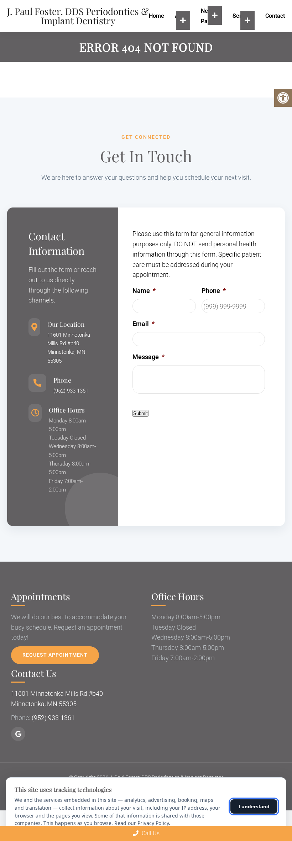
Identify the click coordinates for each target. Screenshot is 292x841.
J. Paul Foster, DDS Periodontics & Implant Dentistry (78, 16)
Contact (275, 15)
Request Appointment (55, 655)
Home (156, 15)
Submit (140, 413)
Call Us (150, 833)
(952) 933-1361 (70, 391)
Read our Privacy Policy (141, 823)
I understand (254, 806)
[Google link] (18, 734)
